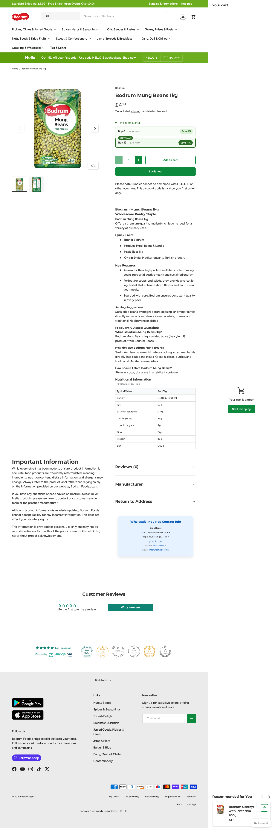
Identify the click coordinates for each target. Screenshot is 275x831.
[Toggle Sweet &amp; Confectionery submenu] (90, 38)
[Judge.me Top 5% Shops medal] (165, 651)
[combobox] (104, 16)
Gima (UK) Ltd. (119, 811)
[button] (193, 17)
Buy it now (155, 171)
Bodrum (119, 88)
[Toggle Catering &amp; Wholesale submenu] (43, 48)
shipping (135, 111)
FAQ (179, 804)
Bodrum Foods (27, 796)
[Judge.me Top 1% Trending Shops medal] (149, 651)
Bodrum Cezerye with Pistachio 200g (242, 811)
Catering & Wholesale (26, 47)
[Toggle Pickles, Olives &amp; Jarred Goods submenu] (55, 29)
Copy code (173, 57)
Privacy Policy (132, 796)
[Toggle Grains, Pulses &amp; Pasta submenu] (176, 29)
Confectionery (103, 761)
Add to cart (170, 160)
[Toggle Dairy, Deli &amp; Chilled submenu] (170, 38)
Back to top (102, 680)
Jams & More (101, 741)
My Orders (114, 796)
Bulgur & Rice (102, 747)
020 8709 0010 (159, 545)
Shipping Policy (173, 796)
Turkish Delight (103, 716)
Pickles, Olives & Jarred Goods (32, 29)
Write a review (130, 607)
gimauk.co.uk (155, 541)
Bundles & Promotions (163, 3)
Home (15, 69)
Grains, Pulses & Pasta (159, 29)
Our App (191, 804)
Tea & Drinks (58, 47)
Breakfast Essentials (106, 723)
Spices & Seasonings (106, 709)
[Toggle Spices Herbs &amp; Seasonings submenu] (100, 29)
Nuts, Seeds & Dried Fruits (29, 38)
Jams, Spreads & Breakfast (114, 38)
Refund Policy (152, 796)
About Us (191, 796)
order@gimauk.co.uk (159, 549)
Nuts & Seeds (102, 702)
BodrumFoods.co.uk (84, 486)
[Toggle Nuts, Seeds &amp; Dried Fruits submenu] (49, 38)
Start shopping (241, 409)
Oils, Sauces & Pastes (121, 29)
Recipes (186, 3)
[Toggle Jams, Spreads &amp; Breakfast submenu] (134, 38)
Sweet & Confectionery (71, 38)
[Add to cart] (264, 808)
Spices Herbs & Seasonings (80, 29)
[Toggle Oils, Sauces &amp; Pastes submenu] (138, 29)
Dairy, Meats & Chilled (107, 754)
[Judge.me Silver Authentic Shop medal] (118, 651)
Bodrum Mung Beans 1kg (34, 69)
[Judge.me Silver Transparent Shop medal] (134, 651)
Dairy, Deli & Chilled (154, 38)
